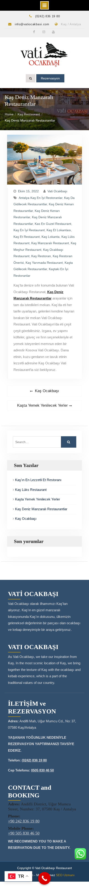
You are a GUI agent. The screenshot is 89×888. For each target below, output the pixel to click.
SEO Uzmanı (65, 875)
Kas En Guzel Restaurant (53, 224)
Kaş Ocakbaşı (26, 518)
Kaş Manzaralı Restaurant (50, 243)
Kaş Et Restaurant (26, 236)
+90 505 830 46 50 (23, 833)
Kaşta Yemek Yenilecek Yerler (37, 499)
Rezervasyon (50, 78)
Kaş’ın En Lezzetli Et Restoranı (38, 480)
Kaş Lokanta (51, 236)
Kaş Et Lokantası (59, 230)
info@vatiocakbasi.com (32, 24)
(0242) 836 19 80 (47, 16)
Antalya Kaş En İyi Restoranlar (40, 198)
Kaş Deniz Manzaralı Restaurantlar (41, 509)
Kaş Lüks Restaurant (31, 490)
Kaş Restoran (41, 256)
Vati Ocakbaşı (57, 191)
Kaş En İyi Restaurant (29, 230)
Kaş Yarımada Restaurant (44, 262)
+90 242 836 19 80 (23, 821)
